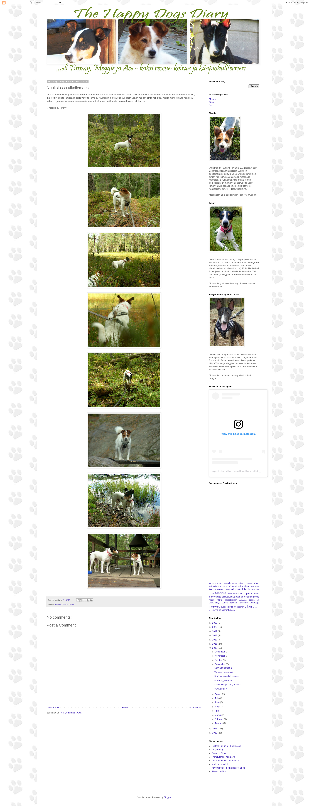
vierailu (232, 610)
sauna (251, 600)
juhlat (256, 583)
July (217, 698)
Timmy (65, 604)
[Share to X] (84, 600)
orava (242, 594)
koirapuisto (243, 586)
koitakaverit (254, 586)
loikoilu (246, 589)
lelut (239, 589)
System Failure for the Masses (226, 746)
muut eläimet (233, 594)
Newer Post (53, 707)
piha (218, 596)
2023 (215, 623)
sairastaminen (231, 600)
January (219, 723)
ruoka (219, 600)
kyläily (227, 589)
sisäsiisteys (214, 602)
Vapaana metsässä (223, 672)
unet (257, 607)
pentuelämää (252, 593)
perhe (212, 596)
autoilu (227, 583)
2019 (215, 631)
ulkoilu (71, 604)
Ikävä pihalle (220, 689)
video (218, 609)
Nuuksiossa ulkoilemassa (226, 676)
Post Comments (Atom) (71, 713)
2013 (215, 733)
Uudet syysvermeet (223, 680)
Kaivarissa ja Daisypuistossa (228, 684)
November (220, 656)
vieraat (225, 610)
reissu (211, 600)
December (220, 651)
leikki (233, 589)
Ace (211, 105)
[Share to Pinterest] (91, 600)
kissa (222, 586)
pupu (238, 597)
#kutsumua (213, 583)
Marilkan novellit (220, 764)
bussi (234, 583)
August (218, 694)
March (218, 715)
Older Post (195, 707)
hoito (240, 583)
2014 (215, 728)
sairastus (243, 600)
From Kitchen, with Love (223, 757)
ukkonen (240, 607)
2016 (215, 644)
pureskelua (246, 597)
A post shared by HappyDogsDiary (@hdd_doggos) (241, 471)
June (217, 702)
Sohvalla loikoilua (223, 668)
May (217, 706)
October (219, 660)
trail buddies (222, 607)
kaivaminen (214, 586)
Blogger (167, 797)
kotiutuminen (216, 589)
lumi (253, 589)
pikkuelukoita (228, 597)
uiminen (232, 607)
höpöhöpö (248, 583)
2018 (215, 635)
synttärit (233, 603)
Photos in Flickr (219, 771)
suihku (225, 602)
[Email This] (78, 600)
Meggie (58, 604)
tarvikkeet (243, 602)
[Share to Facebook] (88, 600)
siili (258, 600)
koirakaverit (231, 586)
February (219, 719)
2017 (215, 640)
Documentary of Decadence (225, 760)
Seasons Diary (219, 753)
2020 (215, 627)
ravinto (255, 597)
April (217, 711)
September (220, 664)
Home (125, 707)
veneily (212, 610)
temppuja (254, 602)
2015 (215, 648)
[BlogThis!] (81, 600)
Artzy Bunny (217, 749)
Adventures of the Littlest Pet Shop (228, 768)
